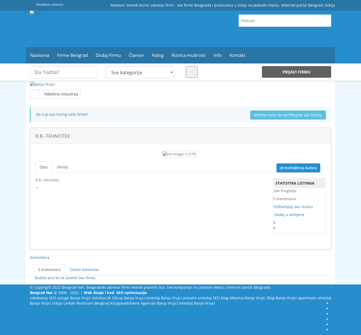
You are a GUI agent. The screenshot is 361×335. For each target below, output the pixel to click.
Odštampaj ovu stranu (293, 206)
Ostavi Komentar (84, 269)
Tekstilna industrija (61, 94)
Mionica (237, 297)
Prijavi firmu (297, 72)
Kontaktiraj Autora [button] (300, 167)
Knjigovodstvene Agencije (133, 303)
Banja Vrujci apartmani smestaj (303, 297)
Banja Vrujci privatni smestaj (186, 297)
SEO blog (221, 297)
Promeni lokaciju (49, 5)
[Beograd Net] (77, 29)
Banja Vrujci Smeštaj (175, 303)
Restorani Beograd (93, 303)
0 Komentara (49, 269)
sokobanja (39, 297)
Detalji (62, 166)
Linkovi (69, 303)
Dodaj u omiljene (289, 214)
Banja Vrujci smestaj (142, 297)
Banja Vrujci (80, 297)
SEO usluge (59, 297)
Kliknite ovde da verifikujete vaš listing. (288, 114)
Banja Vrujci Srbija (46, 303)
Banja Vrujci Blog (260, 297)
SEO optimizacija (131, 292)
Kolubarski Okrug (107, 297)
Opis (44, 166)
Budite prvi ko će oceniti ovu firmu (64, 277)
